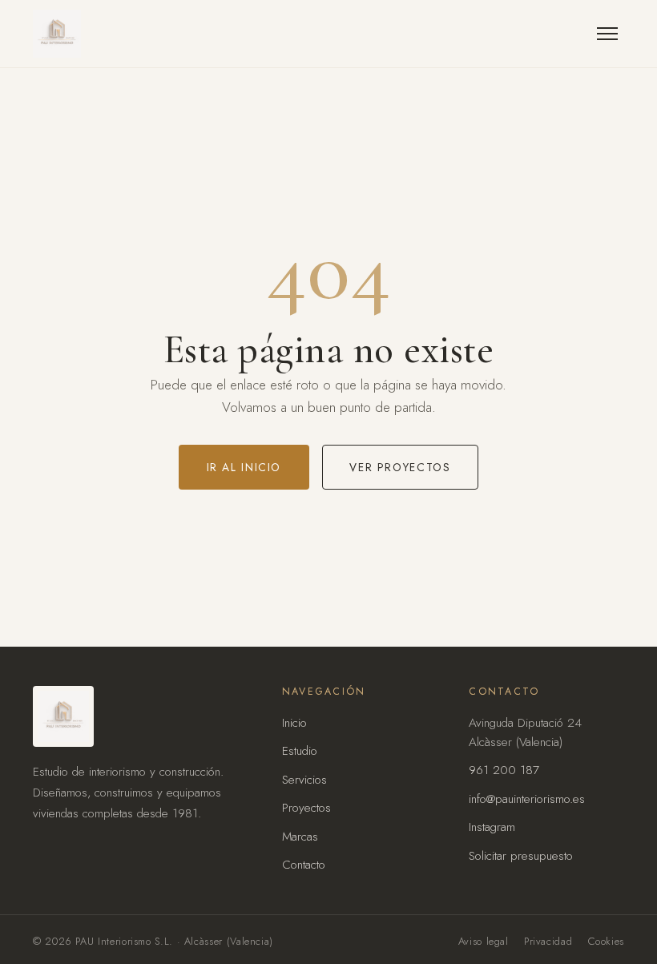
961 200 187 (504, 770)
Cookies (606, 941)
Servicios (304, 780)
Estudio (299, 751)
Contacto (303, 864)
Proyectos (306, 808)
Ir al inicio (244, 467)
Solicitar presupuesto (521, 856)
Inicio (294, 723)
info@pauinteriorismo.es (527, 799)
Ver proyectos (399, 467)
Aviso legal (483, 941)
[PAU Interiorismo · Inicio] (57, 34)
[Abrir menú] (607, 33)
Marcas (300, 836)
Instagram (492, 827)
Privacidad (548, 941)
